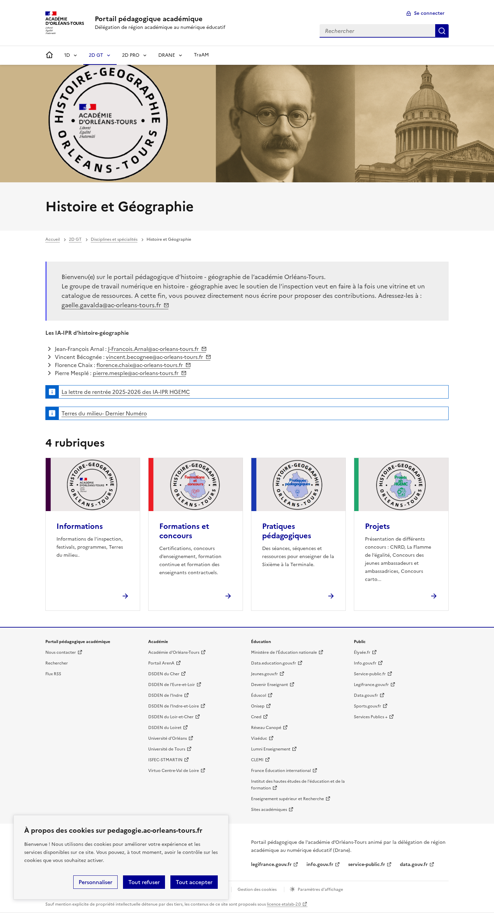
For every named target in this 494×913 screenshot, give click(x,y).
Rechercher (442, 31)
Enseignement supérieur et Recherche (287, 799)
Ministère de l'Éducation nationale (284, 652)
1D (67, 55)
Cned (256, 717)
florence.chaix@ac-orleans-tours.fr (139, 365)
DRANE (166, 55)
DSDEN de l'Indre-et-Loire (173, 706)
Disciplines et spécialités (114, 239)
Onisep (257, 706)
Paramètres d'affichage (320, 889)
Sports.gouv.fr (367, 706)
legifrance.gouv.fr (271, 864)
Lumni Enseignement (270, 749)
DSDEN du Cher (163, 674)
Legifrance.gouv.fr (371, 685)
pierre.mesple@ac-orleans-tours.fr (135, 373)
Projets (377, 526)
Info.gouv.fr (365, 663)
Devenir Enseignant (269, 685)
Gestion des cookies (257, 889)
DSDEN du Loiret (164, 728)
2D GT (96, 55)
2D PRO (130, 55)
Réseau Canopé (266, 728)
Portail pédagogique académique (149, 19)
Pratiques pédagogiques (286, 531)
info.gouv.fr (319, 864)
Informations (79, 526)
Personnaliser (95, 882)
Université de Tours (166, 749)
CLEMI (257, 760)
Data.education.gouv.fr (273, 663)
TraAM (201, 54)
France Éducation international (281, 771)
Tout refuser (144, 882)
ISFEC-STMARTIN (165, 760)
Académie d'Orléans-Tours (173, 652)
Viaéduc (259, 738)
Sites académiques (269, 810)
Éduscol (258, 695)
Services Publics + (370, 717)
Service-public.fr (370, 674)
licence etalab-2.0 (284, 904)
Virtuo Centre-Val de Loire (173, 771)
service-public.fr (366, 864)
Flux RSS (53, 674)
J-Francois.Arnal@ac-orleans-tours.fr (153, 349)
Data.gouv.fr (366, 695)
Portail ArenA (161, 663)
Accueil (52, 239)
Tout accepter (194, 882)
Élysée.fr (362, 652)
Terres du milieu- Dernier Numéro (104, 413)
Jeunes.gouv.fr (264, 674)
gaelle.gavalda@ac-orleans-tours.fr (111, 305)
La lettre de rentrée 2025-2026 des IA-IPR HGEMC (125, 392)
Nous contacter (60, 652)
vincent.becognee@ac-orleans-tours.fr (154, 357)
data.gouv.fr (414, 864)
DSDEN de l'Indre (165, 695)
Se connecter (429, 13)
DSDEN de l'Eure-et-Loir (171, 685)
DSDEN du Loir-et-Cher (171, 717)
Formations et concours (184, 531)
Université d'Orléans (167, 738)
